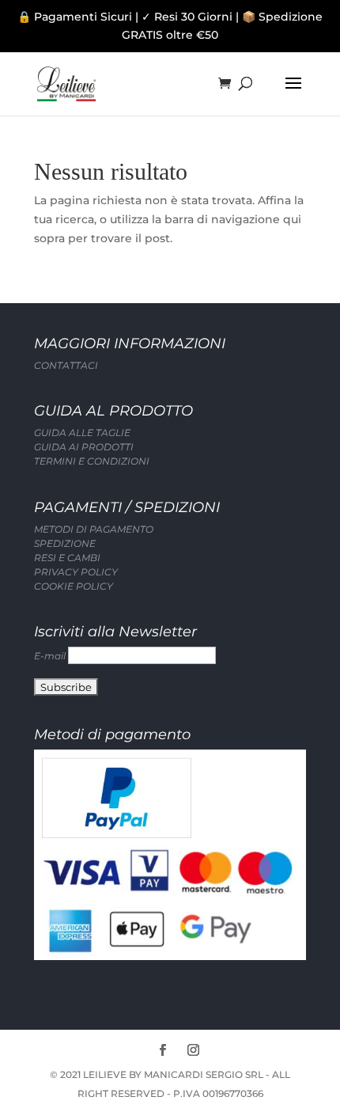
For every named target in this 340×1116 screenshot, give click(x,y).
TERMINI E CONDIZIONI (91, 461)
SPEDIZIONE (65, 543)
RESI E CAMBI (67, 558)
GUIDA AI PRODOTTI (84, 447)
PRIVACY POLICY (76, 572)
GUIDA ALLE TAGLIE (82, 432)
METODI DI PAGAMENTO (93, 529)
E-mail (51, 656)
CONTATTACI (66, 365)
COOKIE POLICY (73, 586)
